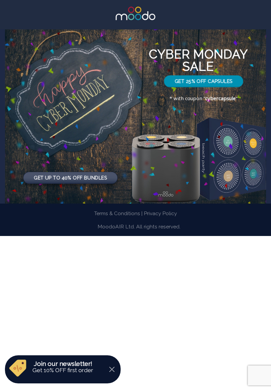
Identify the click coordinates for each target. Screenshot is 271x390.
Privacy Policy (160, 213)
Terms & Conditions (117, 213)
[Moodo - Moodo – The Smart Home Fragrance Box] (135, 13)
